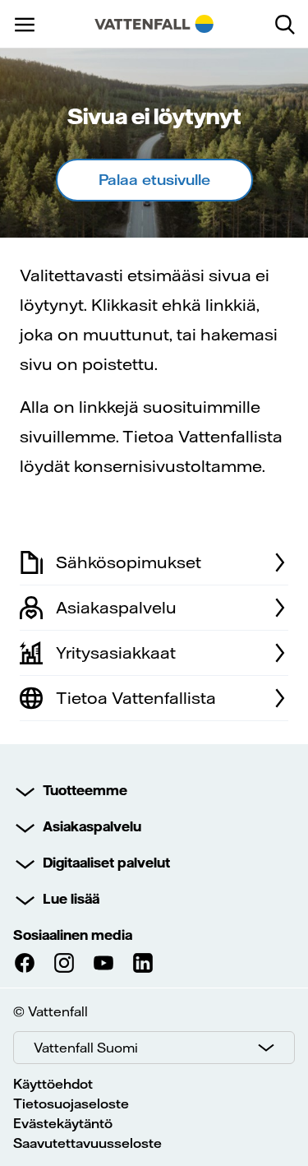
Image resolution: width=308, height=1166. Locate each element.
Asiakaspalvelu (92, 826)
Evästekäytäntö (63, 1123)
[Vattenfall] (154, 24)
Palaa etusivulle (154, 179)
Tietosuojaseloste (71, 1103)
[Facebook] (24, 963)
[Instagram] (64, 963)
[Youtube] (103, 963)
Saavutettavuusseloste (87, 1143)
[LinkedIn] (143, 963)
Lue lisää (71, 899)
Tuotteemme (85, 790)
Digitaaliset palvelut (106, 862)
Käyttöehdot (53, 1084)
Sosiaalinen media (72, 935)
